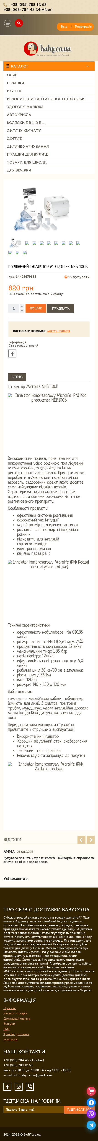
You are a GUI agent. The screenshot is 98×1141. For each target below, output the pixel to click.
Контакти (10, 1039)
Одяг (12, 75)
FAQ (6, 1029)
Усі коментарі (15, 878)
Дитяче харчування (28, 146)
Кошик (36, 308)
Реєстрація (83, 26)
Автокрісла (19, 115)
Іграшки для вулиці (28, 154)
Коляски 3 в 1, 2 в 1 (25, 123)
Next (91, 840)
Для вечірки (19, 170)
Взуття (14, 91)
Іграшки (15, 83)
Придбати (61, 308)
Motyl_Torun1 (58, 331)
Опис (17, 377)
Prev (81, 840)
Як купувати (78, 277)
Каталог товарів (15, 1013)
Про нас (9, 1008)
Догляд (15, 138)
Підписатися (79, 1110)
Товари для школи (27, 162)
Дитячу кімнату (24, 130)
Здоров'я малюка (25, 107)
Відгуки (9, 1023)
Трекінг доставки (16, 1034)
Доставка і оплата (16, 1018)
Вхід (64, 26)
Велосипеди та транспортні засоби (46, 99)
